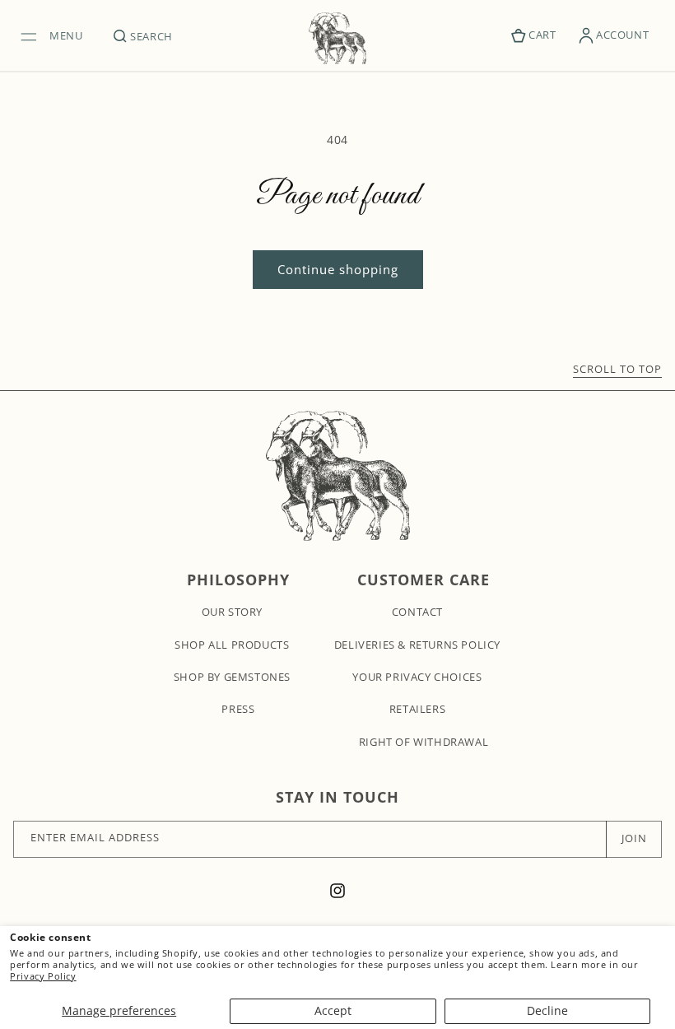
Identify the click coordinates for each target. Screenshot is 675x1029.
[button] (56, 35)
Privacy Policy (43, 976)
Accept (332, 1010)
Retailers (417, 708)
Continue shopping (337, 269)
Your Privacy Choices (417, 676)
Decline (547, 1010)
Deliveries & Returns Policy (417, 644)
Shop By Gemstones (232, 676)
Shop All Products (232, 644)
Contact (417, 611)
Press (237, 708)
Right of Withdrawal (423, 741)
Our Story (232, 611)
